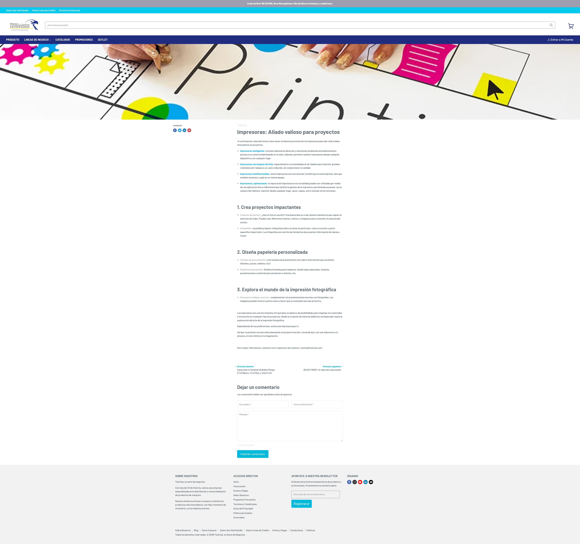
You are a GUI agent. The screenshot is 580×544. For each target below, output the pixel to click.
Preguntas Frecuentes (244, 499)
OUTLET (103, 39)
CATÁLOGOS (62, 39)
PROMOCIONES (84, 39)
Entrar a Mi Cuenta (561, 39)
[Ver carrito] (570, 25)
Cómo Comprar (209, 530)
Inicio (236, 481)
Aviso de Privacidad (243, 508)
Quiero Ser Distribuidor (17, 10)
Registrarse (301, 503)
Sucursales (238, 517)
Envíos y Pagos (240, 490)
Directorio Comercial (69, 10)
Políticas (310, 530)
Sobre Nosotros (241, 495)
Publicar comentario (253, 454)
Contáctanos (296, 530)
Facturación (239, 486)
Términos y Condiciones (245, 504)
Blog (196, 530)
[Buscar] (551, 25)
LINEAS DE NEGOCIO (36, 39)
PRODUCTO (12, 39)
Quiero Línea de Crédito (43, 10)
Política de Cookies (242, 513)
